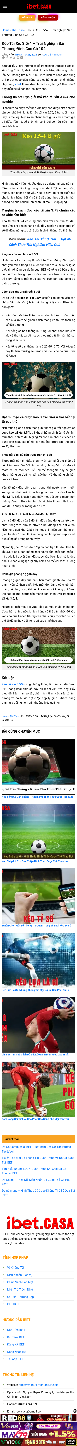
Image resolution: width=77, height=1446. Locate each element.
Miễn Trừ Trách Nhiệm (21, 1289)
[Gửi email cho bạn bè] (14, 57)
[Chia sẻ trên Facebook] (7, 57)
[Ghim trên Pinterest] (18, 57)
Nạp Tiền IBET (16, 1330)
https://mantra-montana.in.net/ (38, 1385)
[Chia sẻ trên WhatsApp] (3, 57)
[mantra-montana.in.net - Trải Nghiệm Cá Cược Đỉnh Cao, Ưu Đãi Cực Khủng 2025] (39, 6)
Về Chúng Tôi (15, 1267)
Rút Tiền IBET (15, 1337)
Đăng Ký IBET (16, 1344)
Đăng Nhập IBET (17, 1352)
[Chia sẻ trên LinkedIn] (21, 57)
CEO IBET (13, 1304)
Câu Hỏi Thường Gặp (20, 1297)
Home (5, 30)
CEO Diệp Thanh (52, 54)
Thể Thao (17, 30)
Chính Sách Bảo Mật (20, 1282)
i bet (18, 84)
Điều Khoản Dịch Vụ (19, 1275)
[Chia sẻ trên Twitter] (10, 57)
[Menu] (5, 6)
